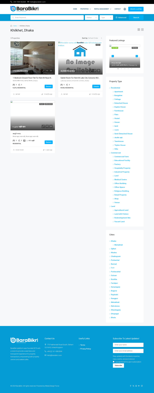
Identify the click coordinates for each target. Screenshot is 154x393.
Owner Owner (20, 150)
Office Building (120, 183)
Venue (117, 203)
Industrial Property (121, 172)
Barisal (114, 264)
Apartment (118, 92)
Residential (115, 88)
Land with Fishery (121, 214)
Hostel (117, 118)
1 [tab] (119, 69)
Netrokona (115, 306)
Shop (116, 199)
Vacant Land (119, 222)
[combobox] (91, 17)
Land (116, 176)
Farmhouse (118, 111)
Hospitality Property (122, 168)
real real (18, 94)
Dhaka (113, 241)
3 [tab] (126, 69)
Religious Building (121, 191)
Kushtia (114, 279)
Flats (116, 115)
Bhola (113, 318)
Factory (117, 164)
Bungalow (118, 95)
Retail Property (120, 195)
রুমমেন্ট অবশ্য (17, 134)
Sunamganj (115, 287)
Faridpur (114, 283)
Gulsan (114, 275)
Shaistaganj (116, 310)
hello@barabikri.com (54, 355)
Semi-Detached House (123, 134)
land (116, 126)
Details (48, 86)
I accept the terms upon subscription (128, 362)
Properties (84, 9)
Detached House (121, 103)
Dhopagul (115, 314)
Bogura (114, 291)
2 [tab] (122, 69)
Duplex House (120, 107)
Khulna (114, 253)
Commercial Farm (121, 157)
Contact (118, 9)
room (116, 130)
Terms (82, 345)
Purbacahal (115, 272)
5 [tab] (133, 69)
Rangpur (114, 298)
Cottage (117, 99)
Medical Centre (120, 180)
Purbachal (115, 260)
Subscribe (118, 365)
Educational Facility (122, 160)
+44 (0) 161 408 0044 (54, 351)
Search (136, 18)
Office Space (119, 187)
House (117, 122)
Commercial (116, 153)
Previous (113, 56)
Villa (116, 149)
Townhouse (119, 141)
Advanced (122, 18)
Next (137, 56)
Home (75, 9)
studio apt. (118, 138)
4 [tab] (129, 69)
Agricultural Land (121, 210)
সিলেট (112, 268)
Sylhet (113, 249)
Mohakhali (118, 245)
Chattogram (116, 256)
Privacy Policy (85, 349)
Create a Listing (136, 9)
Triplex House (119, 145)
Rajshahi (114, 295)
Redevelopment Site (122, 218)
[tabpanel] (124, 56)
